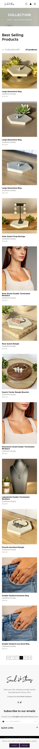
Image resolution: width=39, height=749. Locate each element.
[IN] (18, 702)
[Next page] (30, 658)
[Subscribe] (35, 721)
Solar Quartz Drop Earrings (13, 236)
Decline (24, 745)
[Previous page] (8, 658)
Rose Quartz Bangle (10, 344)
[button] (26, 4)
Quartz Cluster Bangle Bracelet (15, 392)
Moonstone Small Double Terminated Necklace (18, 448)
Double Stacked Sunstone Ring (15, 596)
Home (9, 20)
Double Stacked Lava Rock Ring (15, 644)
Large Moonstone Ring (12, 92)
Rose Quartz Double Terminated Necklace (16, 294)
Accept (14, 745)
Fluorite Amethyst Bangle (13, 547)
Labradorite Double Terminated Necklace (15, 498)
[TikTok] (21, 702)
